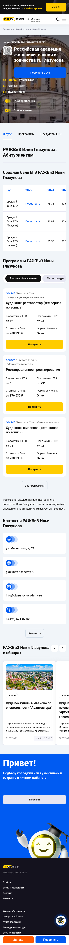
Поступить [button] (34, 344)
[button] (54, 648)
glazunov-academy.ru (17, 559)
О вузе (7, 134)
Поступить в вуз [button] (40, 72)
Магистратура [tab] (55, 278)
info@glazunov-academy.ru (21, 582)
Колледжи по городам (14, 927)
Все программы (34, 485)
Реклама (7, 893)
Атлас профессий (12, 922)
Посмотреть (32, 203)
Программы (26, 134)
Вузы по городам (12, 932)
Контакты (35, 633)
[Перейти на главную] (13, 19)
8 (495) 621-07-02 (15, 606)
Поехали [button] (34, 799)
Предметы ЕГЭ (50, 134)
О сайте (7, 882)
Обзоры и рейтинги (13, 916)
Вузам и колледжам (13, 887)
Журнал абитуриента (14, 911)
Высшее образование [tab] (23, 278)
